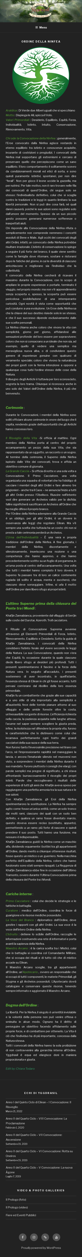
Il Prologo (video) (17, 1207)
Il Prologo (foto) (16, 1199)
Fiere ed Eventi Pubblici (21, 1215)
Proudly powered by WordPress (41, 1247)
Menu (43, 27)
